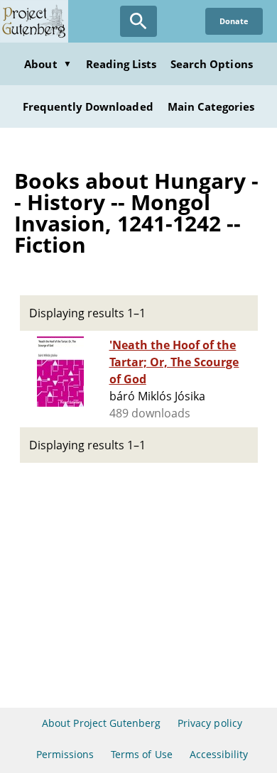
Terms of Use (141, 754)
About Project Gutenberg (101, 723)
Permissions (65, 754)
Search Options (211, 64)
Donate (234, 21)
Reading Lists (121, 64)
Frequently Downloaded (88, 106)
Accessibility (219, 754)
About (47, 64)
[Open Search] (138, 21)
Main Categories (211, 106)
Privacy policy (210, 723)
